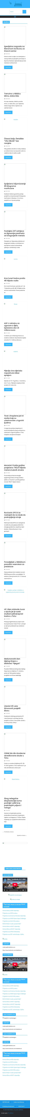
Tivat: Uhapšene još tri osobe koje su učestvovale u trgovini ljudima (14, 419)
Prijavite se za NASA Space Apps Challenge (14, 918)
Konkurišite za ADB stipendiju (11, 910)
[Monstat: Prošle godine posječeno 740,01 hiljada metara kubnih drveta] (15, 454)
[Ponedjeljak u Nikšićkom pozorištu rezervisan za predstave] (15, 551)
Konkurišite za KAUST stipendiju (11, 929)
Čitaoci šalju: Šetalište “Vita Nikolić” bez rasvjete (14, 140)
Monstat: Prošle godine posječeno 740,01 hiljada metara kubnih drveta (15, 467)
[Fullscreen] (25, 890)
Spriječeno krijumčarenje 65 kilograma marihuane (15, 186)
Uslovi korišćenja (19, 1102)
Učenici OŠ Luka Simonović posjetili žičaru (12, 708)
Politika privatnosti (8, 1106)
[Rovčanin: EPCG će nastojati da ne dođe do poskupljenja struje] (15, 502)
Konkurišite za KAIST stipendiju (11, 926)
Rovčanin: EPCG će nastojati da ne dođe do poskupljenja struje (15, 514)
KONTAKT (21, 1106)
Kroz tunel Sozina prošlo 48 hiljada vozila (14, 279)
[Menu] (15, 17)
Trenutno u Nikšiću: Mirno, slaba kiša (12, 94)
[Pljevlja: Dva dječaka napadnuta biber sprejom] (15, 360)
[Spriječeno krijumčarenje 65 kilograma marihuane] (15, 173)
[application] (15, 885)
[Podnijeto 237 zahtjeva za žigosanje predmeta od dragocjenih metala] (15, 220)
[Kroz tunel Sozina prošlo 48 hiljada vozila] (15, 267)
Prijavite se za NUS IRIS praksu (11, 921)
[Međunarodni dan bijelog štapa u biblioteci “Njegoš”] (15, 648)
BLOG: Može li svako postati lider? (12, 924)
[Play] (4, 890)
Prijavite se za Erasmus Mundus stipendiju (14, 916)
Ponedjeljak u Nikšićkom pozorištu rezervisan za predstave (14, 564)
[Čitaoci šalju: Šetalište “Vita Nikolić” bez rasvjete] (15, 128)
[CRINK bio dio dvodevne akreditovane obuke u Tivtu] (15, 742)
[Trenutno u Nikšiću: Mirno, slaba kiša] (15, 83)
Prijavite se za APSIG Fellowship (11, 931)
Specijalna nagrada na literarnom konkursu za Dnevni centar (14, 48)
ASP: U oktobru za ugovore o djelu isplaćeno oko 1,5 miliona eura (12, 326)
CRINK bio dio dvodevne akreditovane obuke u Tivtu (14, 755)
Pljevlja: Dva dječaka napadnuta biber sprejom (13, 373)
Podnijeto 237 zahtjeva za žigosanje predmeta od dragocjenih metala (14, 233)
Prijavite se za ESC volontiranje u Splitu (13, 934)
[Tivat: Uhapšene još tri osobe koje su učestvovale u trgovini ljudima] (15, 405)
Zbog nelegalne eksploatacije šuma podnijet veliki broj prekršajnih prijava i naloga (13, 803)
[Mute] (23, 890)
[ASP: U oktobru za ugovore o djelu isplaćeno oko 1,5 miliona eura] (15, 312)
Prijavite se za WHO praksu (10, 913)
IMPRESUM (5, 1102)
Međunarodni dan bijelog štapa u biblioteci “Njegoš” (12, 661)
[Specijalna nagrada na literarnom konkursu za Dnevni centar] (15, 35)
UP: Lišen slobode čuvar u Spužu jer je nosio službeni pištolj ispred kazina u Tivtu (14, 612)
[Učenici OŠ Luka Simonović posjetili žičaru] (15, 695)
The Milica (11, 1113)
